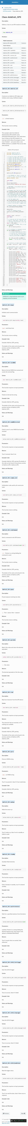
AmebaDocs (15, 2)
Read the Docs (5, 1123)
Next (22, 1113)
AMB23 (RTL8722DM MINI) (10, 9)
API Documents (7, 11)
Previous (6, 1113)
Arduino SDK (7, 7)
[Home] (2, 7)
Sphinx (9, 1121)
